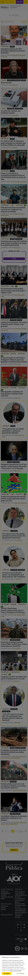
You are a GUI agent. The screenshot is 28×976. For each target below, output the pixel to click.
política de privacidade (15, 970)
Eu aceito (6, 973)
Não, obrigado (20, 973)
